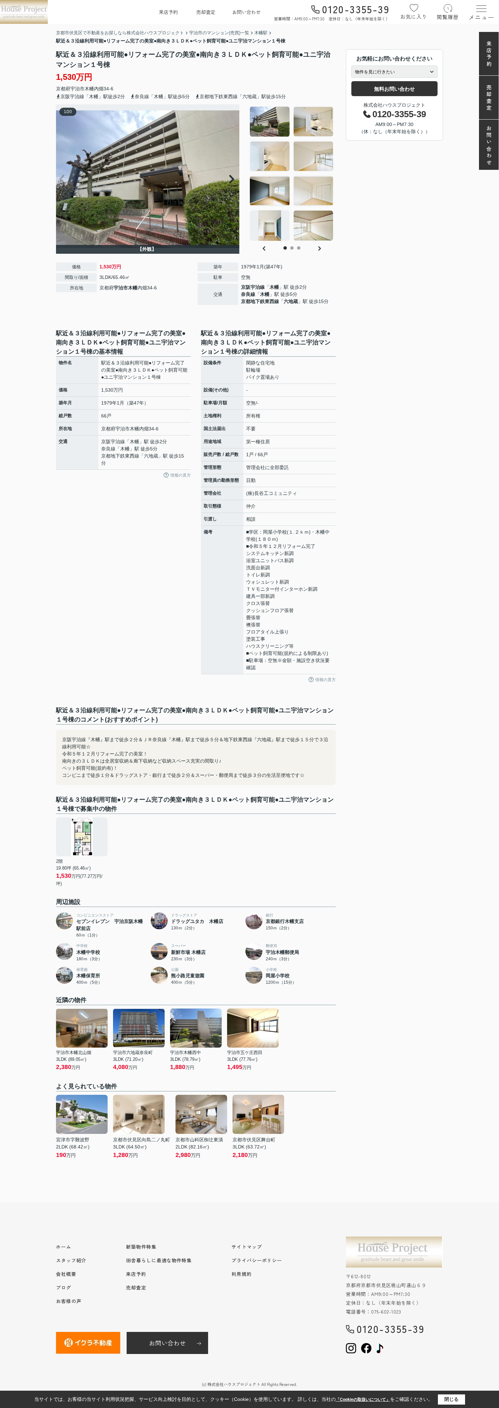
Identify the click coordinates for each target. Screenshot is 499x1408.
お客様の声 (68, 1301)
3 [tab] (298, 248)
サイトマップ (247, 1246)
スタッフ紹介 (71, 1260)
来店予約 (168, 11)
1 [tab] (285, 248)
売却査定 (205, 11)
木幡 (89, 88)
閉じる (451, 1399)
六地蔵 (291, 301)
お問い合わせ (246, 11)
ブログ (63, 1287)
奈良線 (248, 294)
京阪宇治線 (253, 287)
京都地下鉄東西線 (260, 301)
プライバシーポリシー (257, 1260)
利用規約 (242, 1273)
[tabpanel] (292, 173)
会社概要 (66, 1273)
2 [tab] (292, 248)
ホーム (63, 1246)
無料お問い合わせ (394, 89)
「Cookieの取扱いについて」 (363, 1399)
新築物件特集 (141, 1246)
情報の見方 (180, 475)
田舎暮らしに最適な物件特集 (159, 1260)
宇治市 (77, 88)
